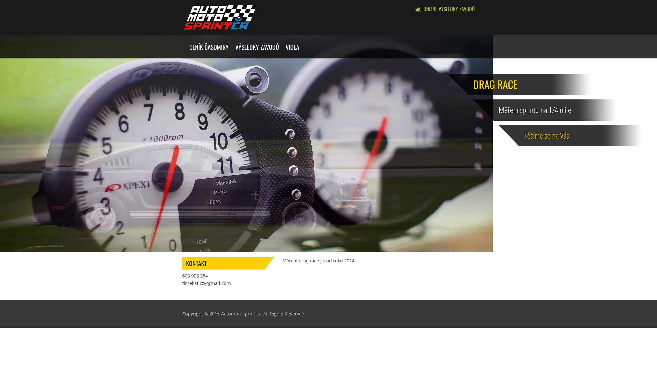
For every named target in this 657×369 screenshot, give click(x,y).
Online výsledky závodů (449, 9)
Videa (292, 47)
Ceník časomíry (209, 47)
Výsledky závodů (257, 47)
